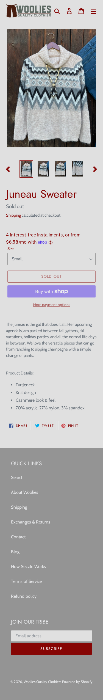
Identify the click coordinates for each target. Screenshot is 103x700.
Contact (18, 536)
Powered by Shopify (77, 681)
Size (10, 248)
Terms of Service (26, 581)
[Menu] (93, 11)
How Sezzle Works (28, 566)
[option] (26, 169)
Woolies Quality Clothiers (43, 681)
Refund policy (24, 596)
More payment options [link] (51, 304)
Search (17, 477)
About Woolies (24, 492)
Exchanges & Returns (30, 522)
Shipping (13, 215)
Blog (15, 551)
